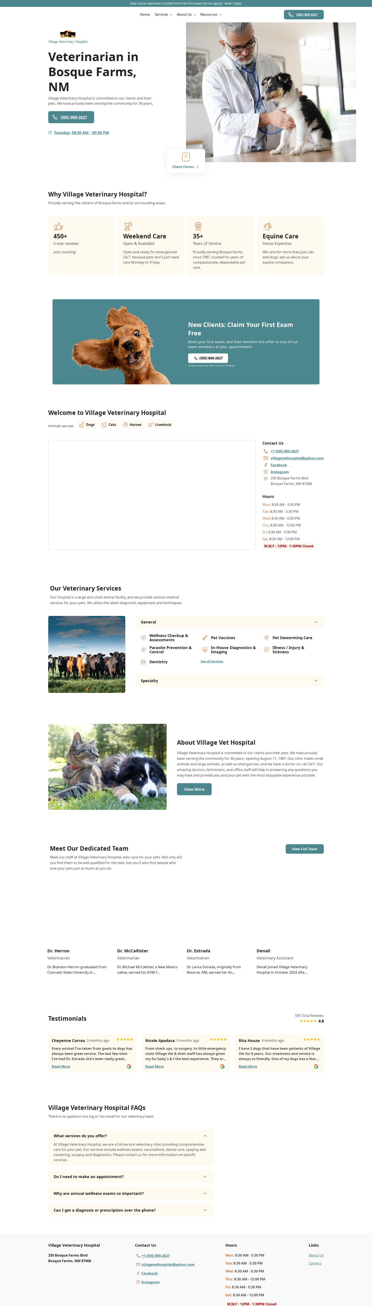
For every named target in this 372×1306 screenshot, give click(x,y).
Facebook (149, 1273)
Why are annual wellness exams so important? (99, 1193)
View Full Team (305, 849)
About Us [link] (316, 1255)
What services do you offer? (80, 1135)
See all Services (212, 661)
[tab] (86, 689)
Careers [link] (315, 1263)
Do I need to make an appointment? (89, 1176)
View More (194, 789)
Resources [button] (208, 14)
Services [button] (161, 14)
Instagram (150, 1282)
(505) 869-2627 (307, 14)
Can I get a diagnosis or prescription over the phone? (105, 1210)
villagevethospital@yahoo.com (168, 1264)
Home (145, 14)
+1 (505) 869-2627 (155, 1255)
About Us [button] (184, 14)
